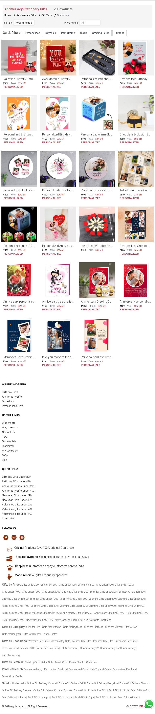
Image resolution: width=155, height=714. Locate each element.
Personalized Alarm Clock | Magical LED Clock (110, 134)
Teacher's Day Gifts (103, 641)
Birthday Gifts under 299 (103, 591)
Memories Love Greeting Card (22, 357)
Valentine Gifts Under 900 (102, 605)
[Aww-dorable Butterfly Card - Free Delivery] (58, 57)
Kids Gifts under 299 (137, 613)
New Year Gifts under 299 (39, 620)
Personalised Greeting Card (137, 245)
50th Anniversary (126, 648)
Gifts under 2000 (51, 591)
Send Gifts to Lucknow (14, 697)
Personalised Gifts (12, 405)
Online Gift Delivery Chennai (134, 683)
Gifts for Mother (113, 627)
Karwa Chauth (76, 662)
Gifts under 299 (48, 584)
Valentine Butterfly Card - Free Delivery (26, 79)
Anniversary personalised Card (22, 301)
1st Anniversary (69, 648)
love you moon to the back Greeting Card (68, 357)
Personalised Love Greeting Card (101, 357)
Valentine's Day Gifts (48, 648)
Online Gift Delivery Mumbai (42, 683)
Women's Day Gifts (38, 641)
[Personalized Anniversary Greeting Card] (58, 224)
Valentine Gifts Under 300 (131, 598)
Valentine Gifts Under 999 (131, 605)
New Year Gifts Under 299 (16, 495)
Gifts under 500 (86, 584)
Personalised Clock (78, 669)
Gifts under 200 (30, 584)
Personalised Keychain (124, 669)
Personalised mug (33, 669)
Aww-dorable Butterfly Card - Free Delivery (68, 79)
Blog (4, 459)
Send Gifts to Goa (140, 690)
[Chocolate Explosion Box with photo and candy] (136, 113)
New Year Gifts (27, 648)
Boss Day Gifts (10, 648)
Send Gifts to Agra (84, 697)
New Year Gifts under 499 (68, 620)
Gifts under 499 (67, 584)
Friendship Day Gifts (126, 641)
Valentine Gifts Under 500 (73, 605)
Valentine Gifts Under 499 (44, 605)
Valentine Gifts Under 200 (73, 598)
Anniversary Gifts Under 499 (18, 490)
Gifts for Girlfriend (51, 627)
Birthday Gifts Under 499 (16, 481)
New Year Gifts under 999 (97, 620)
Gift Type (46, 15)
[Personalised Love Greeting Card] (97, 336)
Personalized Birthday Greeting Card (26, 134)
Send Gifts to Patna (106, 697)
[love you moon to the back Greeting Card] (58, 336)
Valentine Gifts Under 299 (102, 598)
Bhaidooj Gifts (32, 662)
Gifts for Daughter (11, 634)
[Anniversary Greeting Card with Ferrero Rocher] (97, 280)
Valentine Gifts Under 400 (15, 605)
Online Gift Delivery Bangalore (102, 683)
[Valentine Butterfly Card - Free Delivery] (19, 57)
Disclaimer (8, 445)
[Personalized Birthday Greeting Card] (136, 57)
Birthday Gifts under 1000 (44, 598)
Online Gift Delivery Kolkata (47, 690)
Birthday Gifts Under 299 (16, 476)
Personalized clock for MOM (21, 190)
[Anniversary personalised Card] (19, 280)
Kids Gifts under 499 (13, 620)
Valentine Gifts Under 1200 (46, 613)
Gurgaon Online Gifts (75, 690)
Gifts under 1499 (11, 591)
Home (7, 15)
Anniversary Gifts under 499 (109, 613)
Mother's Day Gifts (60, 641)
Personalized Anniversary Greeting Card (67, 245)
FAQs (5, 455)
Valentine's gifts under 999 (17, 513)
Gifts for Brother (31, 634)
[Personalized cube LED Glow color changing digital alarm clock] (19, 224)
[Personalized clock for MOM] (19, 168)
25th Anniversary (106, 648)
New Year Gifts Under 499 (16, 499)
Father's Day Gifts (81, 641)
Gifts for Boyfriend (72, 627)
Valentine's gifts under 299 (17, 504)
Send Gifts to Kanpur (39, 697)
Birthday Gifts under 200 (75, 591)
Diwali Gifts (61, 662)
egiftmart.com (19, 706)
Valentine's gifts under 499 (17, 509)
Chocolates (8, 518)
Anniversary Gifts (26, 15)
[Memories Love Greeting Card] (19, 336)
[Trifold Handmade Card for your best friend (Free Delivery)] (136, 168)
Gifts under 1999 (31, 591)
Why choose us (10, 427)
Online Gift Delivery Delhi (72, 683)
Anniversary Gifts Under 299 (18, 486)
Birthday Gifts (10, 392)
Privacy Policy (10, 450)
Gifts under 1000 (124, 584)
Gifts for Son (130, 627)
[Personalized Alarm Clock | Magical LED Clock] (97, 113)
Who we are (8, 422)
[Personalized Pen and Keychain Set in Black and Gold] (97, 57)
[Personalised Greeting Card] (136, 224)
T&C (4, 436)
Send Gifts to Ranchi (129, 697)
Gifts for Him (33, 627)
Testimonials (9, 441)
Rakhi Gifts (47, 662)
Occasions (8, 401)
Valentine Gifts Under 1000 (16, 613)
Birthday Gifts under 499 (131, 591)
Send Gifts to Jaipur (62, 697)
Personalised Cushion (55, 669)
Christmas (91, 662)
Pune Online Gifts (97, 690)
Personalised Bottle (12, 676)
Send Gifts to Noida (119, 690)
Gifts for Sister (49, 634)
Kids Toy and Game (100, 669)
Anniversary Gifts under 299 (77, 613)
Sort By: (8, 22)
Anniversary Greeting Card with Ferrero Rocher (110, 301)
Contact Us (8, 432)
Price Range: (71, 22)
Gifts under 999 (104, 584)
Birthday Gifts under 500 (15, 598)
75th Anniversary (11, 655)
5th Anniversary (87, 648)
